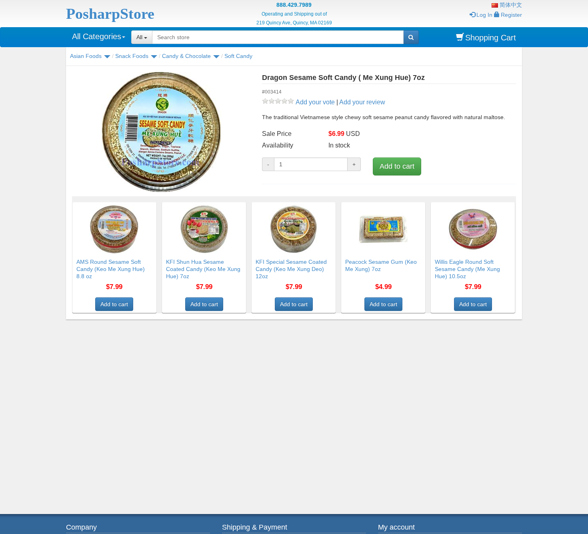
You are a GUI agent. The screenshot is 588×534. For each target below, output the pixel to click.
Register (511, 15)
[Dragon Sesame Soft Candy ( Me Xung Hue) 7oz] (161, 132)
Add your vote (315, 102)
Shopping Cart (490, 37)
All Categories (96, 36)
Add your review (362, 102)
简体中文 (510, 5)
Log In (484, 15)
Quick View (139, 207)
